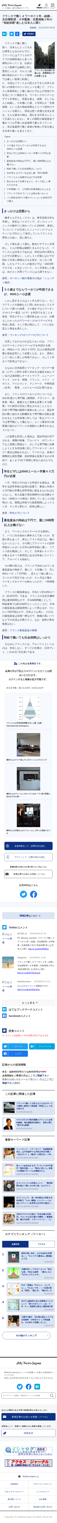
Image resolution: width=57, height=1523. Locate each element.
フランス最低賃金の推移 (23, 630)
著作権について (14, 1499)
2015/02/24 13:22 (42, 981)
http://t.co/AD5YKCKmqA (28, 973)
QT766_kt (22, 933)
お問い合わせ (14, 1507)
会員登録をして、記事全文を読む (29, 846)
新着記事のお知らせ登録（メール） (29, 874)
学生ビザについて (20, 513)
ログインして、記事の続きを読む (29, 857)
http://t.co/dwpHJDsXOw (28, 989)
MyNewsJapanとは (31, 1476)
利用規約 (14, 1484)
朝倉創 (33, 27)
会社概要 (43, 1499)
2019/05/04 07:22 (38, 933)
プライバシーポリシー (42, 1484)
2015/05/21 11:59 (38, 957)
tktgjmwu (22, 957)
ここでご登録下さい (38, 1075)
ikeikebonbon (24, 981)
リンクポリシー (43, 1492)
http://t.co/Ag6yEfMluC (38, 949)
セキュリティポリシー (14, 1492)
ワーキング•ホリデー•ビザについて (29, 335)
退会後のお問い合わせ (42, 1507)
